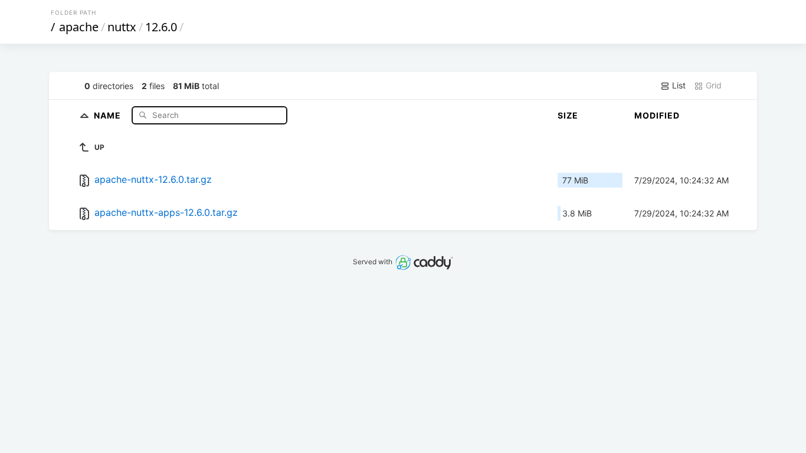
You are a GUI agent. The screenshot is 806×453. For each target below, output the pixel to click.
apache (79, 27)
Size (568, 115)
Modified (657, 115)
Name (108, 115)
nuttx (121, 27)
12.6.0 (161, 27)
